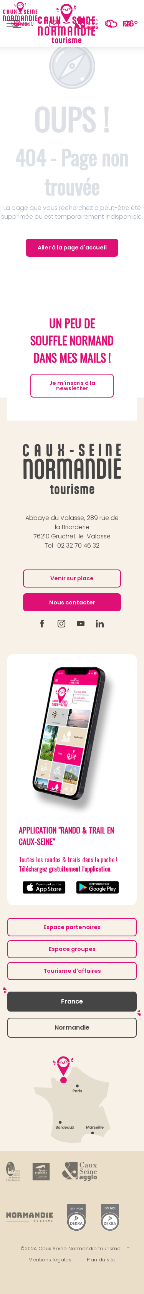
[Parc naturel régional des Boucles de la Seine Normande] (13, 1171)
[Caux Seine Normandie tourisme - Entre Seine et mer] (67, 23)
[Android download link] (98, 887)
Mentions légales (49, 1259)
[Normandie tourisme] (29, 1217)
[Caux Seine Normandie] (72, 469)
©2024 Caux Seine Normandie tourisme (70, 1248)
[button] (108, 23)
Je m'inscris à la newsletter (72, 385)
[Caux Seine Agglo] (79, 1171)
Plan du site (101, 1259)
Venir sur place (72, 578)
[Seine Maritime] (41, 1171)
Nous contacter (72, 602)
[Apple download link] (45, 887)
